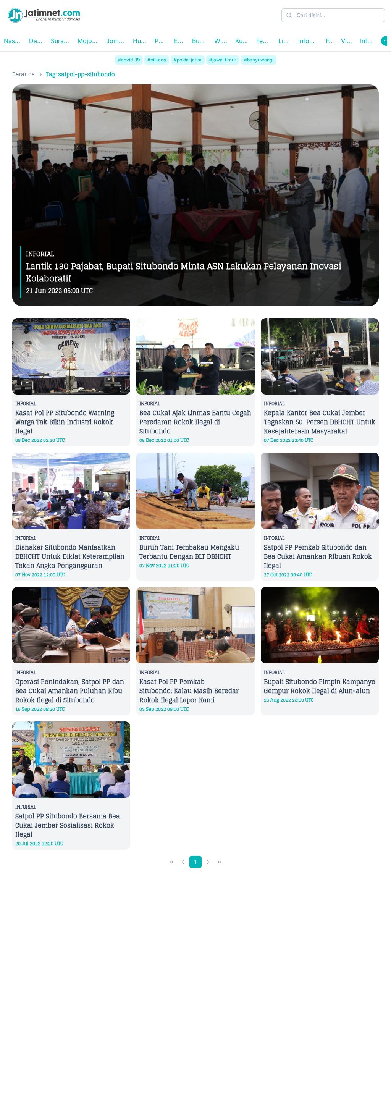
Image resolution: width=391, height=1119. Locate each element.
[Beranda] (44, 15)
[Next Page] (208, 862)
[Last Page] (220, 862)
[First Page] (171, 862)
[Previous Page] (183, 862)
